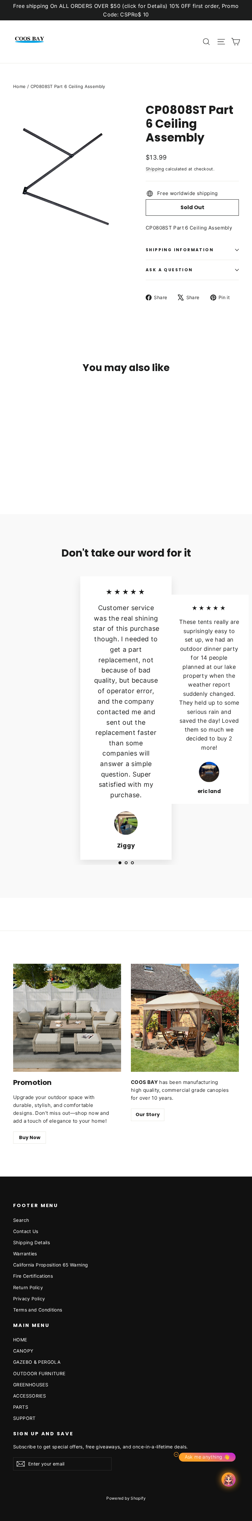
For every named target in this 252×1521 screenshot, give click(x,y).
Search (21, 1220)
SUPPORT (24, 1418)
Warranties (25, 1253)
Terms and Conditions (37, 1309)
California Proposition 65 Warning (50, 1265)
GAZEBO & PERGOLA (36, 1362)
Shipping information (180, 250)
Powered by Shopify (126, 1498)
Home (19, 86)
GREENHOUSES (30, 1384)
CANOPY (23, 1351)
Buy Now (29, 1137)
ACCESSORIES (29, 1396)
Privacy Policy (29, 1298)
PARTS (20, 1407)
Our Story (148, 1114)
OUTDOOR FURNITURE (39, 1373)
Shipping (155, 168)
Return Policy (28, 1287)
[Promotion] (67, 1018)
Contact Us (25, 1231)
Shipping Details (31, 1242)
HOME (20, 1339)
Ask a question (169, 270)
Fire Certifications (33, 1276)
